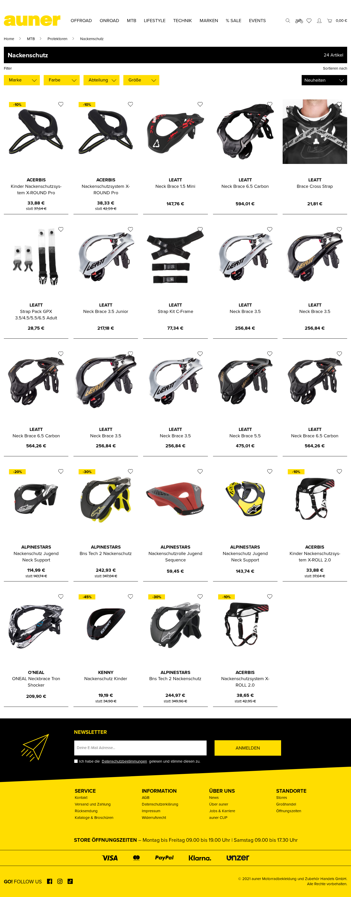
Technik (182, 20)
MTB (31, 38)
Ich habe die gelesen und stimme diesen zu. (139, 761)
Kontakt (81, 797)
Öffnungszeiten (288, 810)
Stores (281, 797)
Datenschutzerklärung (160, 804)
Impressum (151, 810)
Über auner (218, 804)
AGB (145, 797)
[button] (11, 885)
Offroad (81, 20)
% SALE (233, 20)
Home (9, 38)
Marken (209, 20)
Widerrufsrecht (154, 817)
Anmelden (248, 748)
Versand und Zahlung (93, 804)
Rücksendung (86, 810)
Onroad (109, 20)
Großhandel (286, 804)
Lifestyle (154, 20)
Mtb (131, 20)
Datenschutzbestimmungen (124, 761)
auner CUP (218, 817)
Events (257, 20)
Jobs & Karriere (222, 810)
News (214, 797)
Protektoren (57, 38)
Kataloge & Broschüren (94, 817)
